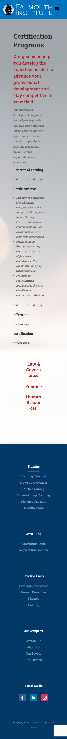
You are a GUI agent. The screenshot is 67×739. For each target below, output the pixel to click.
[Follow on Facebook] (22, 697)
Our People (33, 653)
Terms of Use (38, 722)
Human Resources (33, 592)
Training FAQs (33, 508)
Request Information (33, 550)
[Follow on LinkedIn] (33, 697)
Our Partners (34, 660)
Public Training (33, 489)
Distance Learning (33, 501)
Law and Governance (33, 586)
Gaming (33, 605)
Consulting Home (33, 544)
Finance (33, 598)
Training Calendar (33, 476)
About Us (33, 647)
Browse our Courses (33, 482)
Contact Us (33, 641)
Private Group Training (33, 495)
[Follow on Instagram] (44, 697)
